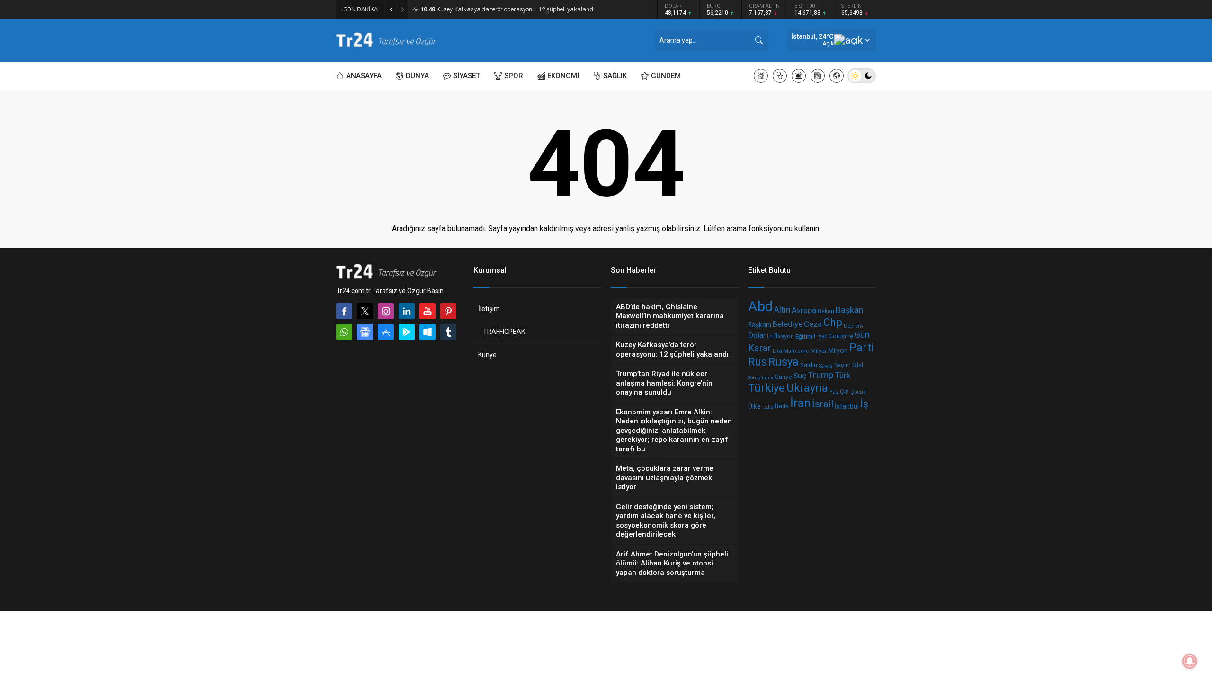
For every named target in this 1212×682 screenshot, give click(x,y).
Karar (759, 348)
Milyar (819, 350)
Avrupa (804, 310)
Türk (843, 375)
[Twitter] (365, 311)
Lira (777, 350)
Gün (862, 335)
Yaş (833, 391)
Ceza (813, 324)
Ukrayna (807, 388)
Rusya (783, 361)
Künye (487, 355)
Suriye (783, 376)
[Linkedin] (407, 311)
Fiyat (820, 336)
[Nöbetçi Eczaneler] (780, 76)
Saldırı (808, 364)
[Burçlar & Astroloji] (799, 76)
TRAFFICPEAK (504, 331)
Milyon (838, 350)
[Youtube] (427, 311)
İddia (768, 407)
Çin (844, 391)
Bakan (826, 310)
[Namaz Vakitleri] (761, 76)
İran (800, 403)
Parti (861, 347)
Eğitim (803, 336)
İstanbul (847, 406)
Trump (821, 374)
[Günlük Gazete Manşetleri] (818, 76)
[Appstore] (386, 332)
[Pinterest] (448, 311)
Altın (782, 309)
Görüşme (841, 336)
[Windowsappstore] (427, 332)
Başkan (850, 310)
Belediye (787, 324)
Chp (832, 322)
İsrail (822, 404)
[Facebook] (344, 311)
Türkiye (766, 388)
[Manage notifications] (1189, 661)
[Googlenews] (365, 332)
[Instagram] (386, 311)
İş (864, 404)
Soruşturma (761, 377)
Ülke (754, 406)
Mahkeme (796, 351)
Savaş (826, 365)
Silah (858, 364)
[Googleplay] (407, 332)
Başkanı (759, 325)
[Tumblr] (448, 332)
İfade (782, 406)
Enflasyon (780, 336)
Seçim (842, 364)
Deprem (853, 326)
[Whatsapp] (344, 332)
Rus (757, 361)
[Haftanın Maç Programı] (836, 76)
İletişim (489, 309)
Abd (760, 306)
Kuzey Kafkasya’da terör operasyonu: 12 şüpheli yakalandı (507, 9)
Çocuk (858, 391)
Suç (799, 375)
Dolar (757, 335)
